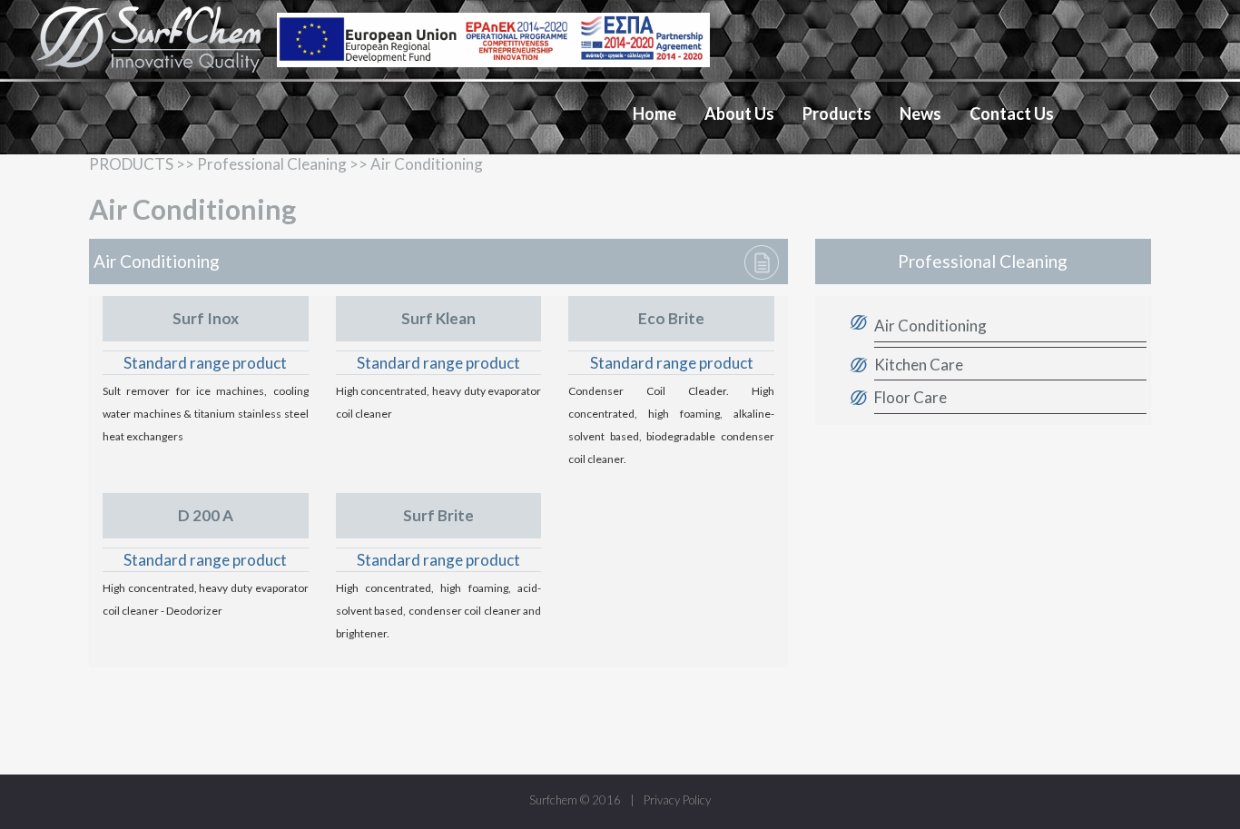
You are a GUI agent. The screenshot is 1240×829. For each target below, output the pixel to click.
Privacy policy (677, 800)
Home (654, 113)
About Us (739, 113)
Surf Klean (438, 318)
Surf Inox (205, 318)
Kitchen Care (918, 363)
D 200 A (205, 515)
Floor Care (910, 397)
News (920, 113)
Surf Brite (438, 515)
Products (836, 113)
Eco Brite (671, 318)
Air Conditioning (930, 325)
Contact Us (1011, 113)
